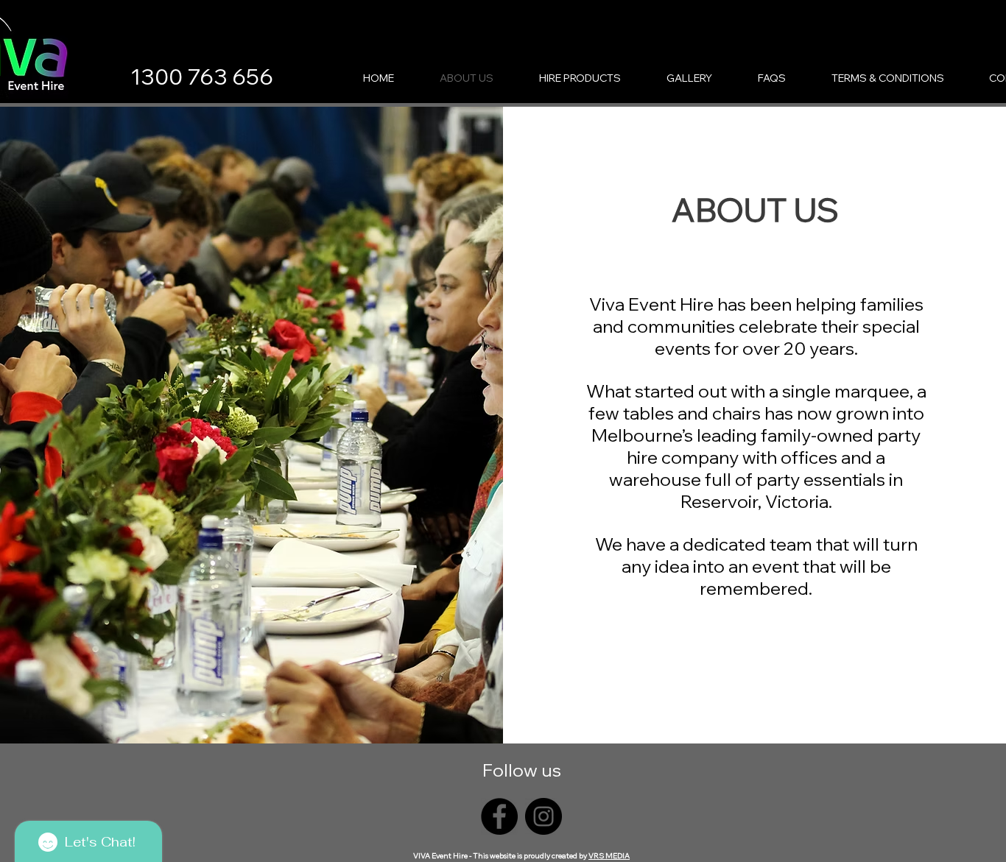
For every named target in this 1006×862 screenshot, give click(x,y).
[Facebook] (499, 816)
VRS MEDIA (609, 856)
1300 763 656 (201, 77)
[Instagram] (543, 816)
